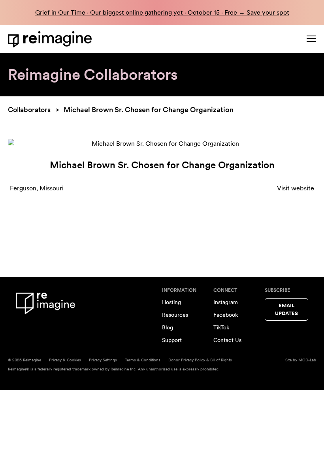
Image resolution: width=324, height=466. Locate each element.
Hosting (171, 302)
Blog (167, 327)
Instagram (225, 302)
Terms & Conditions (142, 359)
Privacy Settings (103, 359)
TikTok (221, 327)
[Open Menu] (311, 38)
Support (172, 340)
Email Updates (286, 309)
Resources (175, 315)
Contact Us (227, 340)
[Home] (51, 39)
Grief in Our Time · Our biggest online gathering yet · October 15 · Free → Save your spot (162, 12)
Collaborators (29, 109)
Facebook (225, 315)
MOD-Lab (307, 359)
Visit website (295, 188)
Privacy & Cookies (65, 359)
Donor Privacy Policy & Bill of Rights (200, 359)
